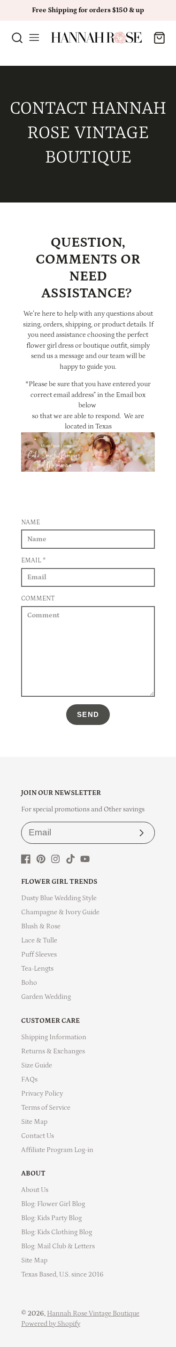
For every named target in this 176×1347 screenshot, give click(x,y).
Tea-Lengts (37, 969)
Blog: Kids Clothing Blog (56, 1232)
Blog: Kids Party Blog (51, 1218)
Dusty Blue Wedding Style (59, 898)
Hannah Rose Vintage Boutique (93, 1313)
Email (33, 560)
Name (30, 522)
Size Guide (36, 1065)
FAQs (29, 1079)
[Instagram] (55, 859)
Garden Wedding (46, 997)
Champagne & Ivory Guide (60, 912)
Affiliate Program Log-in (57, 1150)
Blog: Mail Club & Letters (58, 1246)
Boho (29, 983)
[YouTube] (85, 859)
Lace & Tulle (39, 940)
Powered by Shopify (50, 1324)
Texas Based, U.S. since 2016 (62, 1274)
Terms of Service (45, 1108)
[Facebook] (26, 859)
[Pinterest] (41, 859)
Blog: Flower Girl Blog (53, 1204)
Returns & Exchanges (53, 1051)
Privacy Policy (42, 1094)
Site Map (34, 1122)
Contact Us (37, 1136)
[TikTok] (70, 859)
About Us (34, 1190)
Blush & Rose (41, 926)
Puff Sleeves (39, 954)
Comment (38, 598)
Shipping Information (53, 1037)
